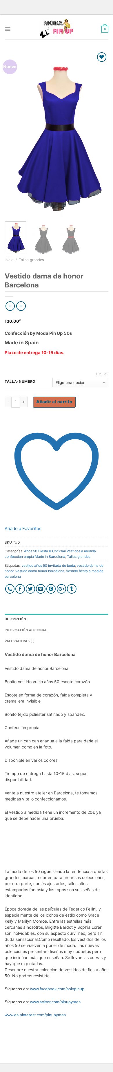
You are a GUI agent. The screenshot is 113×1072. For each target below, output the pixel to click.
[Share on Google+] (61, 589)
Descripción (15, 619)
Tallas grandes (31, 260)
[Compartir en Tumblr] (71, 589)
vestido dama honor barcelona (39, 571)
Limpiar (102, 374)
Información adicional (26, 630)
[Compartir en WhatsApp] (10, 589)
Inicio (9, 260)
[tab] (56, 619)
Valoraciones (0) (19, 641)
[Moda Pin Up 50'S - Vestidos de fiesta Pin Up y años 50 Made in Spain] (56, 29)
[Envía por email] (40, 589)
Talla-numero (20, 382)
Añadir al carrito (54, 401)
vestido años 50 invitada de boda (48, 565)
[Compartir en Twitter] (30, 589)
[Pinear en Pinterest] (51, 589)
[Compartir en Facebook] (20, 589)
